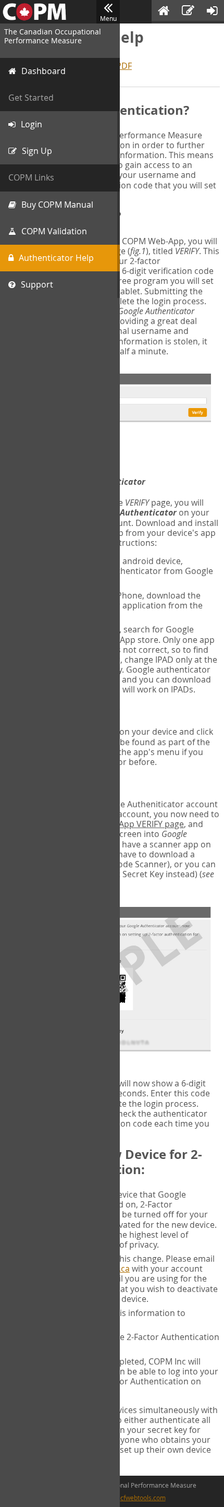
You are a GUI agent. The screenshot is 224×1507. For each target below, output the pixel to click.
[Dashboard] (164, 11)
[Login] (212, 11)
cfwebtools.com (143, 1497)
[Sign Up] (188, 11)
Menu (108, 18)
